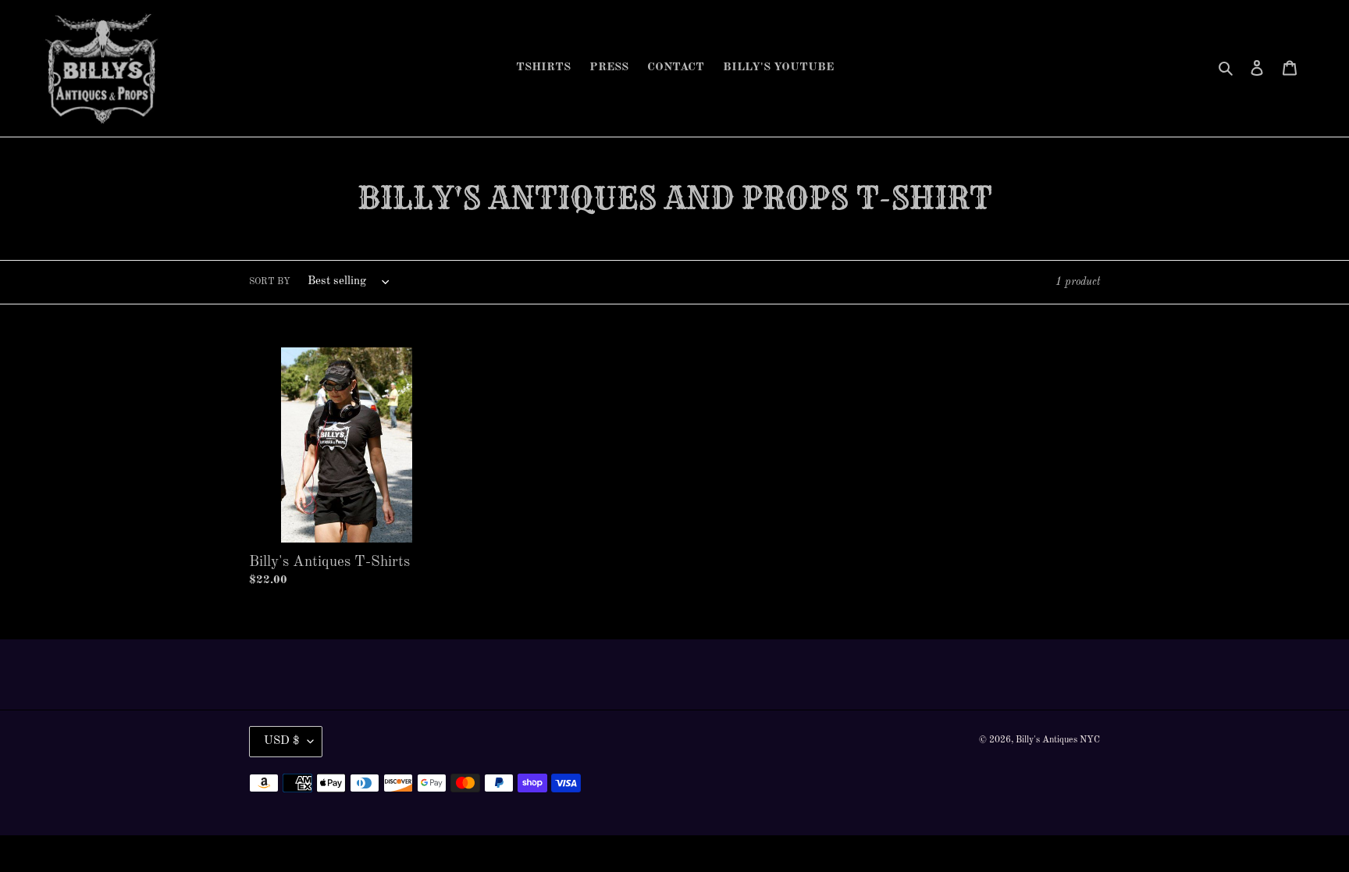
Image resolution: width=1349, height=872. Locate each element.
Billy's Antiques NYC (1058, 740)
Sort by (269, 282)
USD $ (282, 741)
